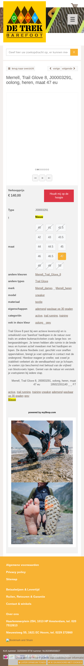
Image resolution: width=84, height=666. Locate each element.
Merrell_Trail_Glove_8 (48, 274)
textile (38, 301)
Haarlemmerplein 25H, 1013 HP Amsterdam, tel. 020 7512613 (41, 623)
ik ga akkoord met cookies (66, 662)
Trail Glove (41, 281)
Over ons (12, 614)
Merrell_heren (64, 288)
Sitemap (11, 579)
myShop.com (49, 412)
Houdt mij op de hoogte (59, 195)
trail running (51, 315)
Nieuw (12, 399)
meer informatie (74, 657)
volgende (67, 68)
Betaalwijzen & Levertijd (23, 589)
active (38, 315)
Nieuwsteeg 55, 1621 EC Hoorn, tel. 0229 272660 (39, 632)
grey (48, 322)
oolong (39, 322)
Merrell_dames (44, 288)
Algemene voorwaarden (22, 564)
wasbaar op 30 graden (60, 308)
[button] (35, 178)
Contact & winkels (18, 603)
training (63, 315)
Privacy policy (16, 572)
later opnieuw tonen (33, 662)
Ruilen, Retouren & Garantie (25, 596)
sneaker (40, 295)
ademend (40, 308)
